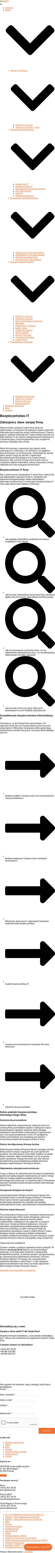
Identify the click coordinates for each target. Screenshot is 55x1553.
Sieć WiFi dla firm (23, 191)
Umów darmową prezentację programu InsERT (26, 1540)
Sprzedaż (19, 323)
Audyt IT (19, 193)
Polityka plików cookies (15, 1452)
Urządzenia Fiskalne (24, 337)
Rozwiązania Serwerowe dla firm (30, 189)
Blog (7, 408)
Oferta (8, 1445)
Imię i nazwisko (7, 1395)
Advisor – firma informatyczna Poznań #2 (23, 1519)
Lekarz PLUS (21, 340)
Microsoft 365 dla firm (25, 396)
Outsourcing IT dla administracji (29, 253)
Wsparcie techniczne (14, 406)
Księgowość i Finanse (25, 326)
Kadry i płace (21, 328)
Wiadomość (6, 1413)
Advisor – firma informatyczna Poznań (22, 1517)
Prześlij (47, 1431)
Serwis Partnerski (23, 335)
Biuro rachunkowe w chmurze (28, 321)
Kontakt (8, 410)
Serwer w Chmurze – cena (27, 127)
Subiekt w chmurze (24, 319)
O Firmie (9, 8)
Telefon (4, 1405)
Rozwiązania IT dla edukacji (28, 260)
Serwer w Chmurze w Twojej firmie (21, 1538)
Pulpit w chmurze (23, 401)
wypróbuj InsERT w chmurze (18, 1545)
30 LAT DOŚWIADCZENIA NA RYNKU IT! (24, 1515)
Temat (3, 1389)
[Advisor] (4, 1)
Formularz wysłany (13, 1526)
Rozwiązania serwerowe (26, 257)
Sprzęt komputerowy (24, 196)
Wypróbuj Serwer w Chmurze (18, 1547)
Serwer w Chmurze (24, 125)
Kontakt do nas (12, 1529)
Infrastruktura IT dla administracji (30, 255)
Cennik (8, 1456)
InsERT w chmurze (24, 316)
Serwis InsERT (22, 333)
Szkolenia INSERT (24, 330)
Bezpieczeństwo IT (24, 186)
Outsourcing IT (22, 184)
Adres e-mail (6, 1400)
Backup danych (22, 403)
